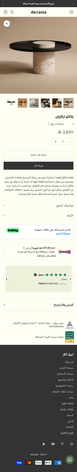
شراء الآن (38, 165)
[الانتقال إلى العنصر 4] (34, 103)
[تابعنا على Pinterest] (62, 444)
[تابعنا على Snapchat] (43, 444)
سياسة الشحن (66, 367)
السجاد (70, 415)
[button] (38, 278)
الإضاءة (69, 427)
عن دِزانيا (69, 361)
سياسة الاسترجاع (65, 373)
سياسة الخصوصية (64, 385)
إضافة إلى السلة (38, 154)
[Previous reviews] (6, 279)
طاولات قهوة (67, 403)
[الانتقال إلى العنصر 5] (23, 103)
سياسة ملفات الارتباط (62, 391)
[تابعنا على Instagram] (71, 444)
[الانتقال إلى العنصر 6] (11, 103)
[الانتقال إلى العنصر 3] (45, 103)
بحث (71, 397)
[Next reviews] (70, 279)
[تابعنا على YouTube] (53, 444)
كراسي (70, 421)
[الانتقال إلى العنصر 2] (57, 103)
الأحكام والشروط (65, 379)
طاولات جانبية (66, 409)
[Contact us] (70, 459)
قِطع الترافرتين (66, 432)
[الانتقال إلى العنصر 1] (68, 103)
